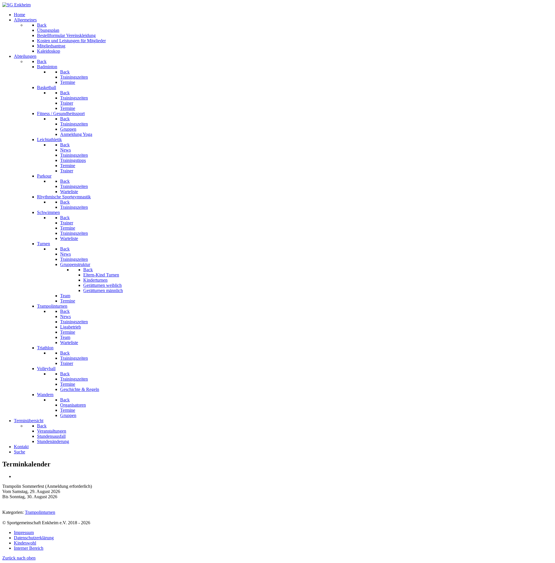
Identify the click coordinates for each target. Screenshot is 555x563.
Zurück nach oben (19, 557)
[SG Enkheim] (16, 4)
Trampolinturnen (40, 512)
